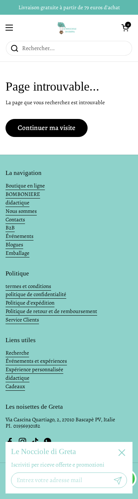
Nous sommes (21, 211)
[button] (125, 27)
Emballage (17, 253)
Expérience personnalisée (34, 369)
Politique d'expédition (30, 302)
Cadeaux (15, 386)
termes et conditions (28, 286)
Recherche (17, 352)
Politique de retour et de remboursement (51, 311)
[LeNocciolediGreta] (67, 27)
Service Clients (22, 319)
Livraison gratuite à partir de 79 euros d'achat (69, 7)
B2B (10, 227)
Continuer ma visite (46, 128)
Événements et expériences (36, 361)
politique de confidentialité (36, 294)
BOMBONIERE (23, 194)
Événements (19, 236)
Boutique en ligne (25, 185)
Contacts (15, 219)
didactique (17, 202)
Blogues (14, 244)
